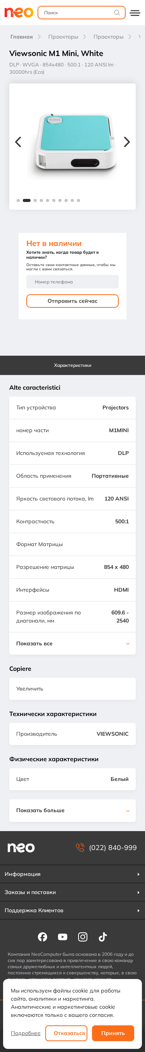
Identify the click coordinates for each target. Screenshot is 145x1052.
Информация (23, 874)
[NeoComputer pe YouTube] (62, 937)
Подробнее (26, 1033)
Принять (113, 1033)
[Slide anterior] (18, 143)
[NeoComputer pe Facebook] (42, 937)
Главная (21, 36)
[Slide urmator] (127, 143)
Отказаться (69, 1033)
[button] (18, 200)
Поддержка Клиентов (34, 910)
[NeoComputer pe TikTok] (102, 937)
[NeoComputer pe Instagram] (82, 937)
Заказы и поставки (30, 892)
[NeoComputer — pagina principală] (21, 848)
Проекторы (63, 36)
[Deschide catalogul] (135, 12)
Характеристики (72, 365)
